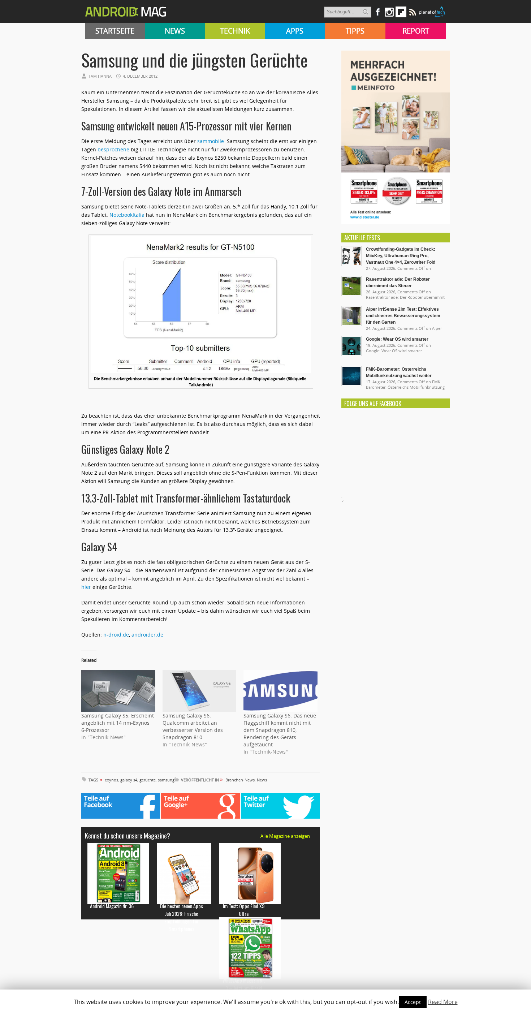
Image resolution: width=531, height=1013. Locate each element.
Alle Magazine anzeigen (285, 836)
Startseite (114, 31)
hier (86, 586)
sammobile (210, 141)
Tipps (355, 31)
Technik (235, 31)
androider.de (147, 634)
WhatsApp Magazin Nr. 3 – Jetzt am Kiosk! (244, 984)
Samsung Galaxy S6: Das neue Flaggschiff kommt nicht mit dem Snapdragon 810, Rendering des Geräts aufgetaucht (279, 730)
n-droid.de (116, 634)
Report (415, 31)
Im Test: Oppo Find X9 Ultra (243, 909)
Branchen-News (240, 780)
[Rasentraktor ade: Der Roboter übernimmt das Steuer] (351, 294)
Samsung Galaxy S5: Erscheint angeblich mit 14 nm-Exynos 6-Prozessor (117, 722)
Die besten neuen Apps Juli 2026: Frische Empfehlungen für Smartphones (181, 917)
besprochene (113, 149)
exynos (111, 780)
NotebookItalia (126, 214)
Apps (294, 31)
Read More (443, 1002)
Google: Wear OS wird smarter (397, 339)
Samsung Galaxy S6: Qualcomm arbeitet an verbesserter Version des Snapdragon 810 (193, 726)
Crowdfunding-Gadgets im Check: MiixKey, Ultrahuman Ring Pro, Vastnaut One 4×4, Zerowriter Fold (400, 256)
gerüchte (147, 780)
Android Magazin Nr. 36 (112, 906)
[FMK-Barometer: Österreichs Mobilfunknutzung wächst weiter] (351, 384)
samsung (166, 780)
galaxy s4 (128, 780)
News (175, 31)
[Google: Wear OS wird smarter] (351, 354)
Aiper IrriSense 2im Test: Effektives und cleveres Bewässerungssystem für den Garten (403, 316)
